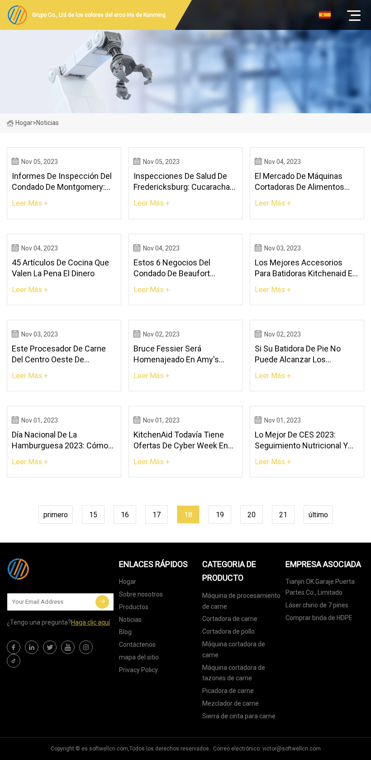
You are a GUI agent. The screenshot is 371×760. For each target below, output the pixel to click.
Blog (125, 631)
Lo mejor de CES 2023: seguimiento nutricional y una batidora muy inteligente (306, 440)
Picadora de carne (228, 690)
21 (283, 514)
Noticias (130, 619)
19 (220, 514)
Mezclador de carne (230, 703)
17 (156, 514)
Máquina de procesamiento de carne (241, 601)
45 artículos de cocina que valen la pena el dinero (60, 268)
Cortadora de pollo (228, 631)
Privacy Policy (138, 669)
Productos (133, 607)
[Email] (102, 602)
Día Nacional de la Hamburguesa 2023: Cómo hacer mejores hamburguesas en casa (60, 440)
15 (93, 514)
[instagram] (86, 647)
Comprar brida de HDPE (318, 617)
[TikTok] (13, 661)
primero (55, 514)
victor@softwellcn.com (291, 749)
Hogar (24, 122)
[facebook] (13, 647)
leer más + (30, 203)
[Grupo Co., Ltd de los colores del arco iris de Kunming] (52, 569)
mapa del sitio (139, 657)
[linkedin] (31, 647)
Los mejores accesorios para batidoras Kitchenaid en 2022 (306, 268)
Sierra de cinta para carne (239, 716)
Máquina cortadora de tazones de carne (233, 673)
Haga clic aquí (90, 622)
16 (125, 514)
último (318, 514)
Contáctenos (137, 644)
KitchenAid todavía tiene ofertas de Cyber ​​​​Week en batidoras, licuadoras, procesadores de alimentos (183, 440)
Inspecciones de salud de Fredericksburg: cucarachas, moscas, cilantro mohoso (184, 181)
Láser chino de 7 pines (316, 605)
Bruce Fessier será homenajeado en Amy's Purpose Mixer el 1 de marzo (184, 354)
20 (251, 514)
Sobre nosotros (141, 594)
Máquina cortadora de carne (233, 649)
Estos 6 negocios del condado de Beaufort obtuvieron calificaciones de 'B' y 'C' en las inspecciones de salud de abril (185, 268)
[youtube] (68, 647)
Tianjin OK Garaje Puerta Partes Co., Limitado (320, 587)
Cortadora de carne (229, 618)
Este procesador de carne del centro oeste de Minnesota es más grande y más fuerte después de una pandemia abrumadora (62, 354)
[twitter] (50, 647)
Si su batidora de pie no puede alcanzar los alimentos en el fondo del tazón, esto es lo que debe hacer (304, 354)
